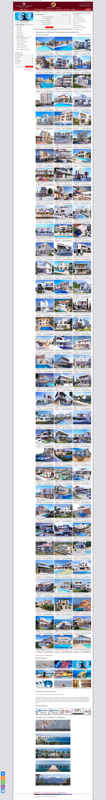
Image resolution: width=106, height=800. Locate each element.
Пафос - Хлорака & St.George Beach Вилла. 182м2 (81, 332)
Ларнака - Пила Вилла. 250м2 (43, 443)
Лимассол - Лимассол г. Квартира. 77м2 (63, 69)
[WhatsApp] (3, 782)
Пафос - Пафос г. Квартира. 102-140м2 (45, 69)
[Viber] (3, 787)
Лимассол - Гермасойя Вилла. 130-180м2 (45, 350)
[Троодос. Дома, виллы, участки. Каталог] (53, 785)
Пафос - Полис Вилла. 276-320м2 (80, 593)
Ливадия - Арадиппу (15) (50, 698)
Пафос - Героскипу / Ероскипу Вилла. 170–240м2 (81, 220)
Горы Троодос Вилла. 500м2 (42, 555)
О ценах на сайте (87, 0)
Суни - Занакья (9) (40, 701)
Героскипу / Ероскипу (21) (48, 697)
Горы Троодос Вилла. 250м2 (79, 555)
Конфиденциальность (61, 792)
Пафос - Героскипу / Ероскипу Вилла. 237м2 (81, 537)
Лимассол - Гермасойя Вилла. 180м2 (62, 443)
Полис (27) (86, 700)
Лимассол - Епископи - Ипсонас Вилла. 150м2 (82, 257)
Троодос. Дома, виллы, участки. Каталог (45, 784)
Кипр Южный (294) (20, 24)
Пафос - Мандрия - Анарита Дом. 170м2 (45, 200)
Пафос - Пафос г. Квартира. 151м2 (62, 238)
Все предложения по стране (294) (84, 34)
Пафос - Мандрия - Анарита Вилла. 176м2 (63, 275)
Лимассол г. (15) (59, 698)
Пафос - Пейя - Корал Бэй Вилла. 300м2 (63, 593)
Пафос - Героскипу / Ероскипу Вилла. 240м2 (62, 425)
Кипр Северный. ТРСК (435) (22, 22)
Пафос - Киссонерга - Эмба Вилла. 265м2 (63, 537)
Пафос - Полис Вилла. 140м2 (61, 294)
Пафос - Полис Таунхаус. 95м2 (43, 51)
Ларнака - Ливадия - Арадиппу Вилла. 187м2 (44, 276)
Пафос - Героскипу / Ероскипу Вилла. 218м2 (81, 276)
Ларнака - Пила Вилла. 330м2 (80, 574)
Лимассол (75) (54, 694)
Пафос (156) (60, 694)
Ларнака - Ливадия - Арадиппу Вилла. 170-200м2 (81, 295)
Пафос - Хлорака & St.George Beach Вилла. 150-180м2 (44, 519)
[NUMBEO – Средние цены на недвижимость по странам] (43, 713)
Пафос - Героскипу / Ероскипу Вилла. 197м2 (62, 369)
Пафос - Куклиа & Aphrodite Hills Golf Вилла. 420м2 (81, 612)
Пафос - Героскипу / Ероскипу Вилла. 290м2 (81, 444)
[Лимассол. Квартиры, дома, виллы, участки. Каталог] (53, 744)
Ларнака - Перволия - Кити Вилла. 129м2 (82, 107)
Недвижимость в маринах (22, 41)
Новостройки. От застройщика (79, 27)
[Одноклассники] (3, 778)
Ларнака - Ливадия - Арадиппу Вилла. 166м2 (63, 182)
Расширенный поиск (28, 69)
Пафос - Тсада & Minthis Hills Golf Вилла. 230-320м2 (45, 594)
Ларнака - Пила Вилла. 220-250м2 (62, 350)
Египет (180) (19, 26)
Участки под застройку (21, 45)
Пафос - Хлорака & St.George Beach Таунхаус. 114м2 (44, 182)
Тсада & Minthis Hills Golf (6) (60, 701)
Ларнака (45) (47, 694)
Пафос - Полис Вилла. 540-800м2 (62, 649)
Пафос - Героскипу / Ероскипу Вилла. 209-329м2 (81, 519)
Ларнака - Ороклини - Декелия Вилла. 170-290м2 (45, 407)
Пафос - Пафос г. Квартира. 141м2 (81, 144)
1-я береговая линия (77, 16)
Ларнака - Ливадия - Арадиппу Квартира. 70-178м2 (82, 52)
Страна (43, 16)
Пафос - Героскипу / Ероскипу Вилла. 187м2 (81, 351)
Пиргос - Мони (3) (67, 700)
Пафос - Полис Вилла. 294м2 (61, 555)
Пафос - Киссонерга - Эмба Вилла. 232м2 (63, 499)
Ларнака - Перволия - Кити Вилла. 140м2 (63, 331)
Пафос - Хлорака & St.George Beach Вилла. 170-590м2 (44, 500)
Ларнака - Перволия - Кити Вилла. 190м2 (63, 518)
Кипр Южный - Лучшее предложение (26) (44, 655)
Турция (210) (19, 28)
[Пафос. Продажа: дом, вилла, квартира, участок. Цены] (53, 730)
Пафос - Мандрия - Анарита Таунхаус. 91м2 (63, 52)
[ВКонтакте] (3, 773)
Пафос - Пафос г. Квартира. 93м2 (43, 107)
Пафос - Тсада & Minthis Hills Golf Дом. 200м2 (45, 145)
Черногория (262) (20, 36)
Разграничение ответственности (49, 792)
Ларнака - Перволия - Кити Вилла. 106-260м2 (63, 481)
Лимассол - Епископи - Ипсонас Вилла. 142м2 (63, 220)
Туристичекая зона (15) (72, 701)
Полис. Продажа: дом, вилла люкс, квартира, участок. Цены (50, 770)
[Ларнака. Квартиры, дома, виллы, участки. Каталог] (53, 758)
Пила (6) (60, 700)
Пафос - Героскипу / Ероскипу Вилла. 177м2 (81, 388)
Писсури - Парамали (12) (77, 700)
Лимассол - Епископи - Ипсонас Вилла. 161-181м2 (82, 182)
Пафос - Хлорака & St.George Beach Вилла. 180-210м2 (81, 238)
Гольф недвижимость (21, 39)
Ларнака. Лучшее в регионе (78, 19)
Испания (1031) (20, 32)
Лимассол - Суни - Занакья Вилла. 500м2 (63, 611)
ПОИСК (73, 9)
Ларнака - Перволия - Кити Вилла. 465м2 (82, 649)
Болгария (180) (20, 34)
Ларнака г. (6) (40, 698)
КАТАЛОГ (25, 9)
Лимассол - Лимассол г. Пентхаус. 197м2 (82, 200)
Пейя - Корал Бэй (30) (43, 700)
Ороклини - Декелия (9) (80, 698)
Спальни (43, 22)
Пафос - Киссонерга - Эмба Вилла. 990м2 (82, 630)
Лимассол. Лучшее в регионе (79, 21)
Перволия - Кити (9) (53, 700)
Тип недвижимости (41, 20)
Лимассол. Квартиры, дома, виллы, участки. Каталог (48, 743)
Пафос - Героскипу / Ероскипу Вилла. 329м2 (44, 631)
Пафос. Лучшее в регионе (78, 17)
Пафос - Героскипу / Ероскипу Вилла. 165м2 (44, 257)
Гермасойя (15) (39, 697)
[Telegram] (3, 791)
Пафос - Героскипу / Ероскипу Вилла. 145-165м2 (44, 164)
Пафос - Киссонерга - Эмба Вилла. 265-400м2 (63, 631)
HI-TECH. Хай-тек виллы (22, 47)
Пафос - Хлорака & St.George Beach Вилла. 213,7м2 (81, 481)
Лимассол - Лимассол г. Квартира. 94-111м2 (63, 89)
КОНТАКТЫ (66, 9)
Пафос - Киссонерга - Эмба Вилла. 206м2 (82, 163)
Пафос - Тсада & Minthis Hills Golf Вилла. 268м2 (63, 463)
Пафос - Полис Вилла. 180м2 (61, 312)
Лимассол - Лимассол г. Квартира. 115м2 (63, 163)
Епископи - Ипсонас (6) (61, 697)
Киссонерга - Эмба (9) (71, 697)
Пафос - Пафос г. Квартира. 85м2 (43, 88)
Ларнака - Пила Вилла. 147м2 (43, 312)
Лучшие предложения (77, 29)
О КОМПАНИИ (58, 9)
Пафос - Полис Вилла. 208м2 (42, 574)
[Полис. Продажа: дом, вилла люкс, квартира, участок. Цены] (53, 771)
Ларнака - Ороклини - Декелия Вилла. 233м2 (62, 575)
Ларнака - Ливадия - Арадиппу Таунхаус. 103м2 (63, 145)
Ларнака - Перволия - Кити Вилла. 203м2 (45, 537)
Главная (38, 11)
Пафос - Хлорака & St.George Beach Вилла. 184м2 (44, 463)
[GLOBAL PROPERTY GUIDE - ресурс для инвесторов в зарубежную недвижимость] (78, 713)
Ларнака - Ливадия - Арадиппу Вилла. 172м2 (63, 388)
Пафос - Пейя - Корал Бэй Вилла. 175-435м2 (44, 481)
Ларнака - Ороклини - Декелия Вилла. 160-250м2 (45, 388)
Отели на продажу (20, 43)
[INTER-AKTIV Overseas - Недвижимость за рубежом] (24, 6)
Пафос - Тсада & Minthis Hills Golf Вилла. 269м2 (82, 407)
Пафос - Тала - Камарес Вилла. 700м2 (44, 611)
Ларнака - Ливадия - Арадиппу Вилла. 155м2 (63, 407)
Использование (37, 792)
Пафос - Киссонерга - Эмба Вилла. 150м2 (82, 312)
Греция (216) (19, 30)
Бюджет (43, 24)
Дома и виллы (76, 23)
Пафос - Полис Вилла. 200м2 (42, 331)
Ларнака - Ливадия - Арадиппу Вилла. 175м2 (44, 220)
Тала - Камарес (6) (49, 701)
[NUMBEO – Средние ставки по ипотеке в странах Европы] (55, 713)
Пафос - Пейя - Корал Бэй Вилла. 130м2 (63, 107)
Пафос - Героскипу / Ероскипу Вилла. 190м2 (44, 238)
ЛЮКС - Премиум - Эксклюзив (23, 49)
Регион (43, 18)
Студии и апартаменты (78, 25)
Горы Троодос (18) (39, 694)
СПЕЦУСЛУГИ (49, 9)
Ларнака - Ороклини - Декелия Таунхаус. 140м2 (82, 70)
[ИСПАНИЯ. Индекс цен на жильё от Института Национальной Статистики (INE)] (66, 713)
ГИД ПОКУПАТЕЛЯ (39, 9)
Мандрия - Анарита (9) (69, 698)
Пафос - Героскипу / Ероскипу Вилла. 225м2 (44, 295)
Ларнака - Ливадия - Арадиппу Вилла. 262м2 (81, 369)
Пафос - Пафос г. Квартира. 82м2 (80, 88)
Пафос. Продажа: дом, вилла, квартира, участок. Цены (48, 729)
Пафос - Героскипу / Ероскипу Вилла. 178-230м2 (62, 257)
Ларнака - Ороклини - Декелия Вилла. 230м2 (44, 369)
